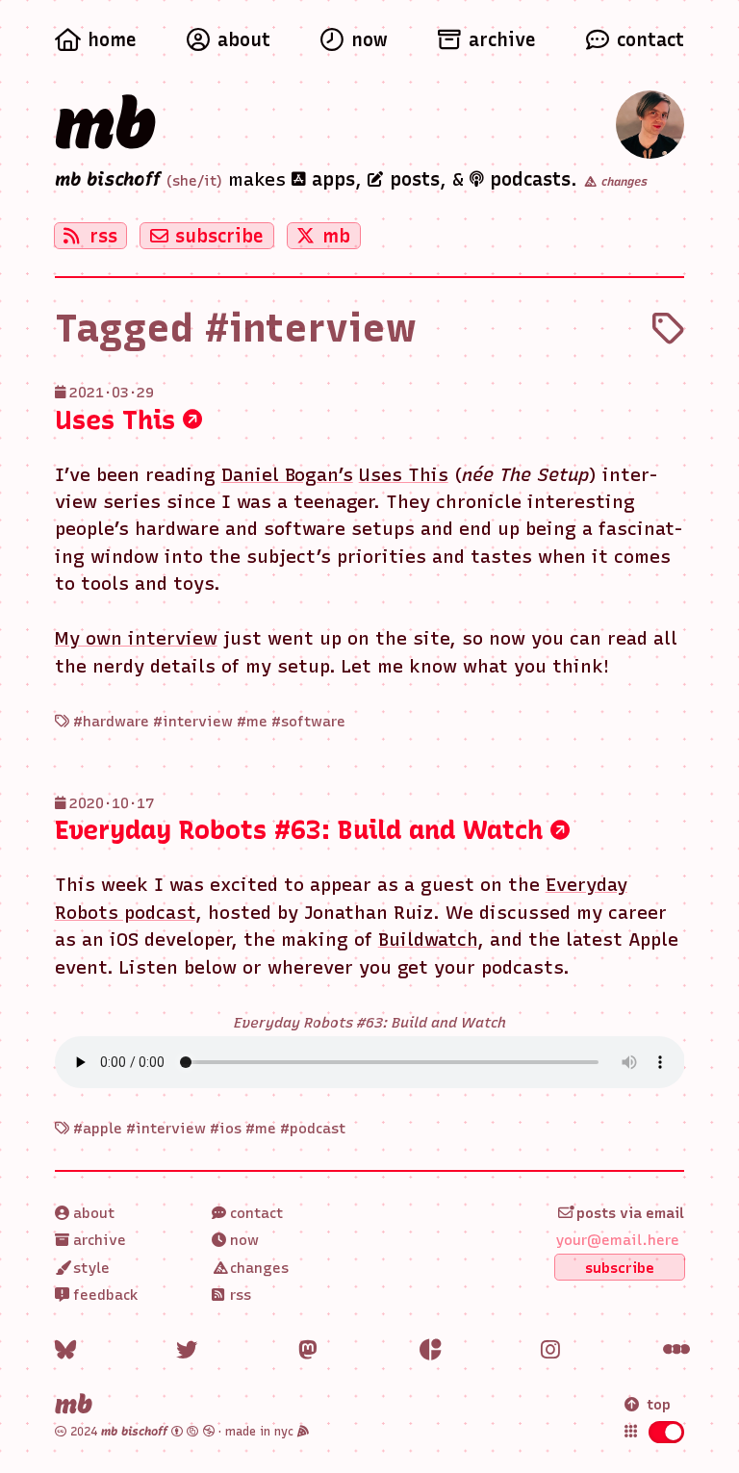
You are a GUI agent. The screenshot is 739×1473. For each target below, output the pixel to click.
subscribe (219, 236)
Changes (257, 1268)
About (92, 1213)
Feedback (104, 1295)
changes (623, 182)
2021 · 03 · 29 (111, 392)
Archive (97, 1240)
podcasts (527, 179)
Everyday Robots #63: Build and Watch (302, 830)
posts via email (628, 1213)
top (659, 1404)
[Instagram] (551, 1349)
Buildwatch (427, 939)
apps (330, 179)
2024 (116, 1431)
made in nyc (261, 1431)
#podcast (312, 1128)
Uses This (119, 420)
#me (252, 721)
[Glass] (430, 1349)
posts (412, 179)
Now (242, 1240)
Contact (254, 1213)
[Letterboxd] (673, 1349)
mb (106, 123)
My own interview (136, 638)
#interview (193, 721)
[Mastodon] (308, 1349)
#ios (226, 1128)
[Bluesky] (65, 1349)
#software (308, 721)
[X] (186, 1349)
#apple (97, 1128)
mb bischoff (108, 179)
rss (103, 236)
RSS (238, 1295)
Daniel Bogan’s (287, 475)
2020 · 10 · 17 (111, 803)
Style (89, 1268)
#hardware (111, 721)
